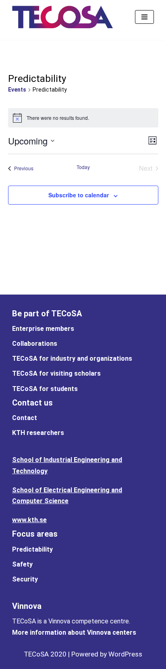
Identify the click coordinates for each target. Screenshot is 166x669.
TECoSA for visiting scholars (56, 373)
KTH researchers (38, 433)
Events (17, 89)
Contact (24, 418)
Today (83, 167)
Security (25, 579)
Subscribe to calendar (78, 195)
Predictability (32, 549)
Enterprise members (43, 328)
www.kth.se (29, 520)
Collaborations (34, 343)
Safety (22, 564)
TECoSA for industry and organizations (72, 358)
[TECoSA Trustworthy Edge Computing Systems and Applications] (62, 17)
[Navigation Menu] (144, 17)
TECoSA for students (45, 389)
